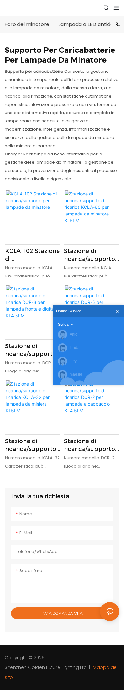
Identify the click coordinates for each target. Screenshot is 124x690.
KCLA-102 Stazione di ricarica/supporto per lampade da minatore (32, 255)
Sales (63, 324)
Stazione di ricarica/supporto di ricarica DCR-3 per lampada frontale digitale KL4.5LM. (30, 350)
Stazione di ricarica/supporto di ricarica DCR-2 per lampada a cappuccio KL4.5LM (89, 445)
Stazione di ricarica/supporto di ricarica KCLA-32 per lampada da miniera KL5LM (32, 445)
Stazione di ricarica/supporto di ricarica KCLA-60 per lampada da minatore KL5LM (91, 255)
